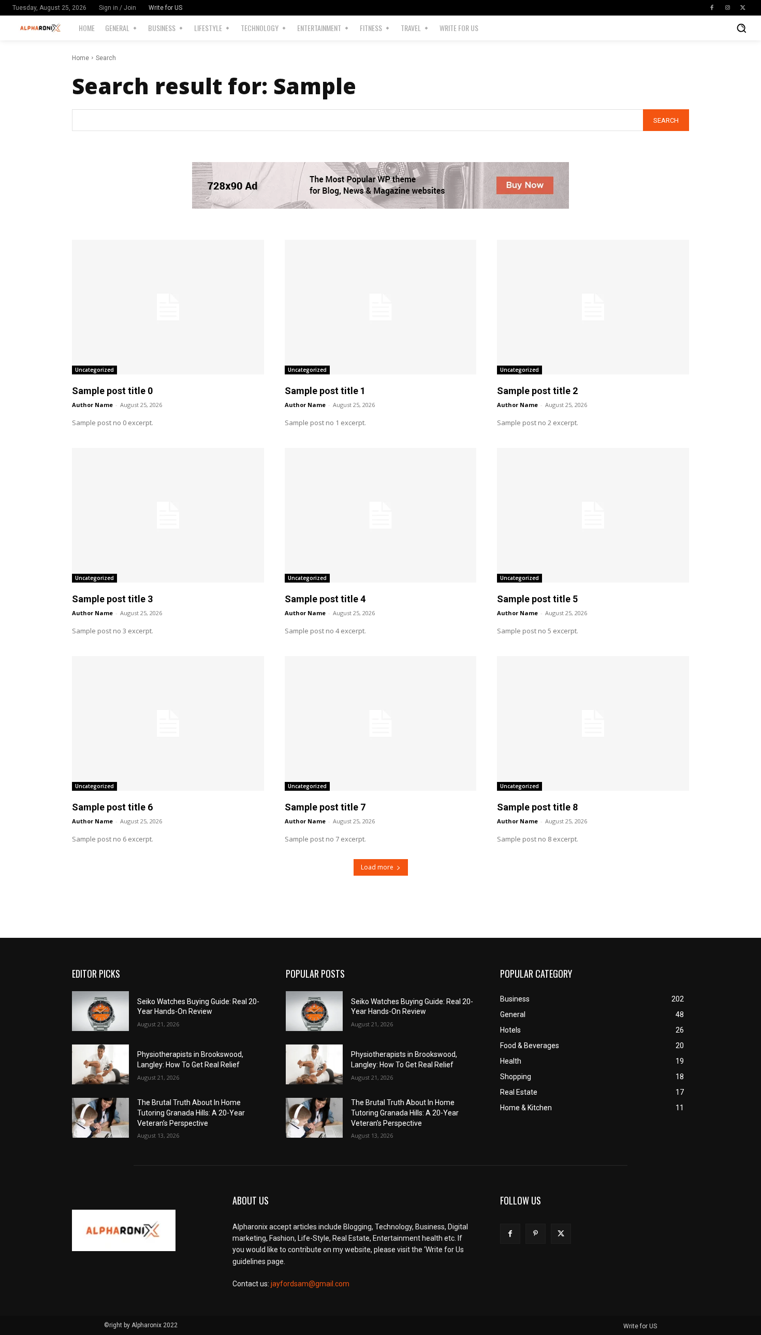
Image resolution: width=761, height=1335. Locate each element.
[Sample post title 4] (381, 515)
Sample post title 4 (325, 598)
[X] (743, 7)
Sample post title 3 (112, 598)
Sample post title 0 (112, 390)
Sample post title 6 (112, 807)
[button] (741, 28)
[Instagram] (727, 7)
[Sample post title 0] (168, 307)
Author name (92, 405)
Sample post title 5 (537, 598)
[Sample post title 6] (168, 723)
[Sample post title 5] (593, 515)
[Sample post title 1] (381, 307)
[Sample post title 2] (593, 307)
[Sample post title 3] (168, 515)
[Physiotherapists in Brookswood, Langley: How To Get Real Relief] (100, 1064)
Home (80, 58)
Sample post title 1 (325, 390)
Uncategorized (94, 369)
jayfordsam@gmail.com (310, 1284)
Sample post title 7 (325, 807)
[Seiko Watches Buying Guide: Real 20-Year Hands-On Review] (100, 1011)
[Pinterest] (535, 1234)
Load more (377, 867)
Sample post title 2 (537, 390)
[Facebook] (712, 7)
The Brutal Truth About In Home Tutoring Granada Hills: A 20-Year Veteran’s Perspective (191, 1112)
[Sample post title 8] (593, 723)
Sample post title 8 (537, 807)
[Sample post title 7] (381, 723)
